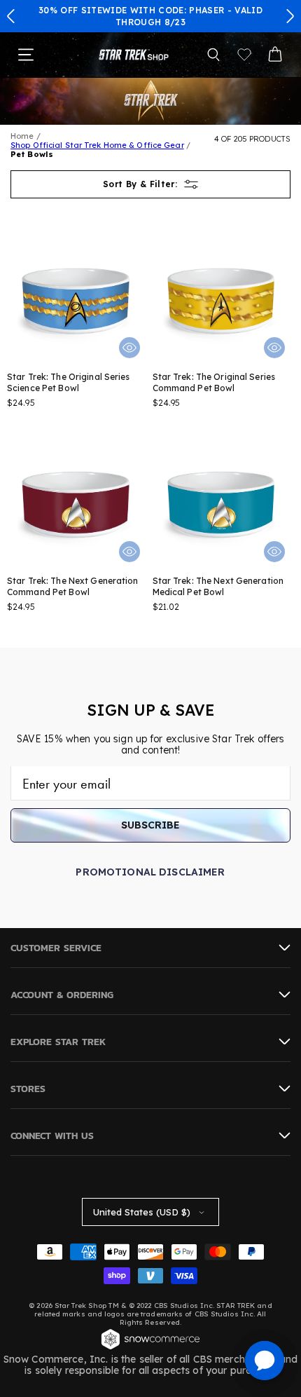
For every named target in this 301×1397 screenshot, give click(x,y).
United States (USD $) (141, 1212)
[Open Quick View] (129, 347)
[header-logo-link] (134, 54)
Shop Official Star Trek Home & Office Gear (97, 145)
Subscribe (150, 825)
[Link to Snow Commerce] (150, 1348)
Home (22, 136)
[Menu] (25, 54)
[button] (11, 16)
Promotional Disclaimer (150, 872)
